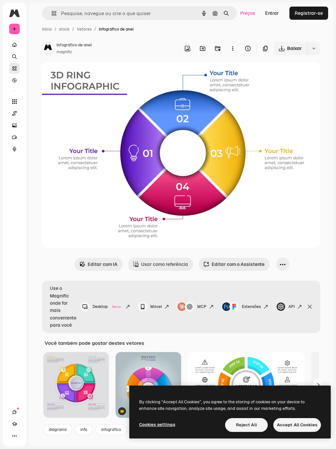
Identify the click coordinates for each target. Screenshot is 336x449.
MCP (201, 306)
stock (64, 29)
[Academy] (14, 424)
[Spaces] (14, 113)
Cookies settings (157, 424)
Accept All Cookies (297, 425)
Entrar (272, 13)
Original (84, 75)
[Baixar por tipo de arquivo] (313, 48)
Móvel (156, 306)
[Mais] (14, 436)
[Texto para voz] (14, 149)
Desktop (107, 306)
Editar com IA (102, 264)
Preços (247, 13)
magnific (64, 52)
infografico (111, 429)
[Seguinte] (318, 385)
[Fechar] (309, 306)
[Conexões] (14, 412)
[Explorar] (14, 80)
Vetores (84, 29)
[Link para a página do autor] (48, 49)
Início (47, 29)
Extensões (251, 306)
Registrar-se (309, 13)
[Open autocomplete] (51, 13)
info (83, 429)
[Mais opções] (232, 48)
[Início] (14, 44)
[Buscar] (14, 56)
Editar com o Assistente (238, 264)
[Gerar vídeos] (14, 137)
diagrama (58, 429)
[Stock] (14, 68)
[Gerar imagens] (14, 125)
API (291, 306)
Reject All (246, 425)
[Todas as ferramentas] (14, 101)
